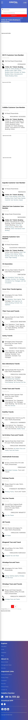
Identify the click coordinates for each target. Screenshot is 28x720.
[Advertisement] (14, 43)
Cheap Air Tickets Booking (12, 68)
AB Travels (6, 522)
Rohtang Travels (8, 478)
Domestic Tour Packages (17, 279)
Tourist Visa (18, 277)
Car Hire (23, 382)
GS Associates (7, 264)
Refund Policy (4, 686)
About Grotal (4, 662)
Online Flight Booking (11, 257)
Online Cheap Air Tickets (16, 255)
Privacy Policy (4, 677)
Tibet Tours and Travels (10, 311)
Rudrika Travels (8, 412)
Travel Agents (17, 299)
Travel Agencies (15, 301)
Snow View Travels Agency (12, 289)
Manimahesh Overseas (10, 457)
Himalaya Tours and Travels (12, 584)
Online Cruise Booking (11, 196)
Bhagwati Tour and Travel (11, 542)
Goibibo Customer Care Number (13, 107)
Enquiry (11, 23)
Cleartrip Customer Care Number (11, 237)
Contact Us (4, 689)
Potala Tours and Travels (11, 388)
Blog (2, 655)
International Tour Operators (12, 379)
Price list (3, 683)
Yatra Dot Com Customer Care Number (13, 207)
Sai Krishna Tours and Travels (12, 435)
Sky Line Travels (8, 498)
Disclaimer (4, 680)
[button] (13, 2)
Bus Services (11, 405)
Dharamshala (4, 23)
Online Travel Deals (15, 198)
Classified (3, 652)
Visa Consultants (9, 277)
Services (3, 668)
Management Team (6, 665)
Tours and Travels (14, 450)
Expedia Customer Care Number (13, 183)
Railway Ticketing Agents (12, 576)
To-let (2, 649)
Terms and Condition (6, 674)
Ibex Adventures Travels (11, 364)
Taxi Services (17, 382)
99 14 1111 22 (11, 696)
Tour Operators (9, 299)
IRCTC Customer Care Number (13, 55)
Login (25, 2)
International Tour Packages (12, 281)
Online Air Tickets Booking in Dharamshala (7, 25)
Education (3, 646)
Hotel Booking (9, 382)
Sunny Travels (7, 336)
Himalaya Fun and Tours (10, 562)
